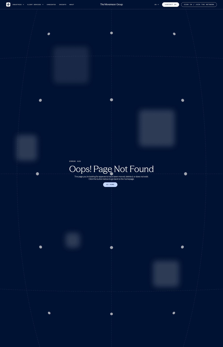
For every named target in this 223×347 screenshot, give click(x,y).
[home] (8, 4)
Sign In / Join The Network (199, 4)
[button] (18, 4)
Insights (62, 4)
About (71, 4)
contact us (170, 4)
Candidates (51, 4)
